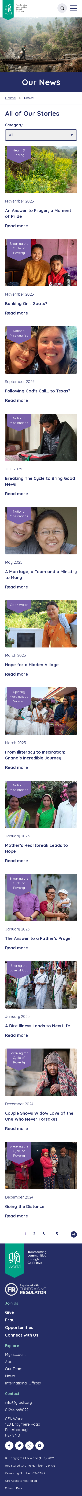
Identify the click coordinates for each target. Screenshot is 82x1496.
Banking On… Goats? (26, 303)
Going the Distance (24, 1206)
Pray (10, 1319)
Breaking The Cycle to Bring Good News (40, 481)
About (10, 1361)
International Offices (23, 1383)
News (10, 1376)
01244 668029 (17, 1409)
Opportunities (19, 1327)
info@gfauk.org (18, 1402)
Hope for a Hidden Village (32, 664)
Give (9, 1312)
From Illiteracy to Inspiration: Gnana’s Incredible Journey (35, 754)
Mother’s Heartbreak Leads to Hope (36, 848)
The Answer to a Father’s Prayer (38, 938)
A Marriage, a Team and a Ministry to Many (41, 574)
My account (15, 1354)
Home (10, 98)
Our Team (13, 1368)
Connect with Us (21, 1335)
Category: (14, 124)
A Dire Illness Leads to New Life (37, 1025)
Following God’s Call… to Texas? (37, 390)
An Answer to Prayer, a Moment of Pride (38, 213)
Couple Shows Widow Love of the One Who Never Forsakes (39, 1116)
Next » (74, 1234)
